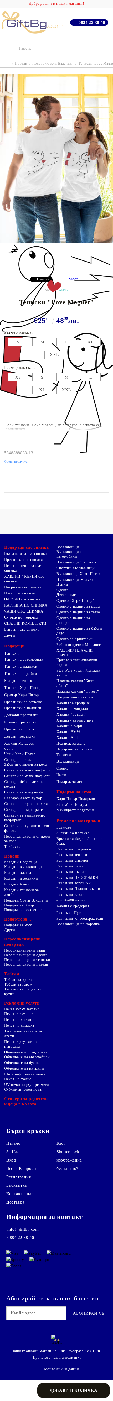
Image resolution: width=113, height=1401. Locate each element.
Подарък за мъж (18, 925)
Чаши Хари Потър (19, 754)
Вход (11, 1160)
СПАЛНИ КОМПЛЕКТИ (25, 623)
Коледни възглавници (23, 867)
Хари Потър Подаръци (75, 799)
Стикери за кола (18, 760)
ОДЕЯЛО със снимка (22, 599)
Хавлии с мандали (72, 709)
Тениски (11, 653)
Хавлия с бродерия (72, 906)
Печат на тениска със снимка (22, 568)
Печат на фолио (18, 1079)
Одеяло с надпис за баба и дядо (79, 630)
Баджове (63, 827)
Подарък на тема (73, 792)
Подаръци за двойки (74, 749)
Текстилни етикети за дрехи (23, 1033)
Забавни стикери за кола (25, 764)
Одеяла (62, 590)
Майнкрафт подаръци (75, 810)
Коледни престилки (21, 878)
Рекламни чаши (70, 866)
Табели (11, 973)
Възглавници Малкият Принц (75, 582)
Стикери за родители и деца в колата (26, 1101)
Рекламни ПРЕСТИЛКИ (77, 878)
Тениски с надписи (21, 666)
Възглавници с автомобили (69, 554)
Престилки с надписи (23, 708)
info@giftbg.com (23, 1229)
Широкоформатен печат (24, 1074)
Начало (13, 1143)
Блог (61, 1143)
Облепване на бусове (22, 1063)
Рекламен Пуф (68, 913)
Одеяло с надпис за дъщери (73, 620)
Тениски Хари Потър (22, 688)
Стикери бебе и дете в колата (23, 784)
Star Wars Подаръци (73, 805)
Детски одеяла (68, 595)
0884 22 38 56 (92, 22)
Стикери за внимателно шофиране (24, 817)
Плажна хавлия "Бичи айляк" (75, 683)
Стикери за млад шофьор (26, 792)
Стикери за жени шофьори (27, 770)
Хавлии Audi (67, 738)
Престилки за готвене (23, 702)
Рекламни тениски (72, 855)
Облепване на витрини (24, 1068)
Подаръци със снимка (26, 547)
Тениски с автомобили (24, 659)
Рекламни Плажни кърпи (78, 889)
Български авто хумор (23, 798)
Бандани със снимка (21, 629)
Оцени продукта (16, 461)
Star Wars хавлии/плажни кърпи (78, 672)
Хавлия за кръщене (73, 703)
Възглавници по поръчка (78, 924)
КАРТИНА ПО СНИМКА (26, 605)
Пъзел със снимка (19, 593)
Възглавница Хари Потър (78, 574)
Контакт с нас (19, 1193)
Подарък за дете (70, 782)
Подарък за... (17, 919)
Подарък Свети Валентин (52, 63)
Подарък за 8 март (20, 905)
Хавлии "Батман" (71, 715)
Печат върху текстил (22, 1009)
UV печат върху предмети (26, 1085)
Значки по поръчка (72, 833)
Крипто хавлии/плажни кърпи (76, 662)
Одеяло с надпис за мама (78, 606)
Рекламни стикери (72, 860)
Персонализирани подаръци (22, 942)
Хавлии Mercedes (19, 743)
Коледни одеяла (17, 873)
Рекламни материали (78, 820)
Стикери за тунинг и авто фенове (26, 828)
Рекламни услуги (22, 1003)
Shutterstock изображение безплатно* (69, 1160)
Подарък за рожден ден (24, 910)
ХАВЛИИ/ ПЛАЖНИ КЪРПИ (74, 653)
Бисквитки (16, 1185)
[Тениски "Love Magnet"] (56, 242)
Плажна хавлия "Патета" (77, 691)
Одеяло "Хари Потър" (75, 601)
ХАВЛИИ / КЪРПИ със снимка (24, 578)
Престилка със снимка (23, 560)
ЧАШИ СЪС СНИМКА (23, 611)
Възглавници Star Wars (76, 562)
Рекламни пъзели (71, 872)
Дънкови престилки (21, 715)
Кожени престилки (20, 722)
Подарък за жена (70, 743)
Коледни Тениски (19, 681)
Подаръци (14, 646)
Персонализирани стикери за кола (27, 838)
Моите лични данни (61, 1369)
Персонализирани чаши (24, 950)
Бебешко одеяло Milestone (78, 645)
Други (9, 635)
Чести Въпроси (21, 1168)
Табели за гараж (18, 984)
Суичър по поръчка (21, 617)
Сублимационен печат (23, 1089)
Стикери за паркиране (23, 810)
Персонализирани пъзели (26, 964)
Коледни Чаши (17, 884)
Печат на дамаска (19, 1025)
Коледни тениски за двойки (21, 892)
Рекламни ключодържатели (80, 919)
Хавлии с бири (69, 726)
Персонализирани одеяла (26, 955)
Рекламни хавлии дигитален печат (71, 897)
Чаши (9, 749)
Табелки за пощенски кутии (23, 991)
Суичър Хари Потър (21, 695)
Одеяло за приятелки (74, 639)
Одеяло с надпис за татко (78, 612)
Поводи (21, 63)
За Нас (12, 1151)
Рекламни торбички (73, 883)
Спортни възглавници (75, 568)
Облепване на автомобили (27, 1057)
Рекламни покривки (73, 849)
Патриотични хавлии (74, 697)
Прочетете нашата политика (57, 1358)
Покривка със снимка (23, 587)
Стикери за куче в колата (26, 804)
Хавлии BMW (68, 732)
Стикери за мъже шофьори (27, 776)
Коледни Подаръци (20, 862)
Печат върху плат (19, 1014)
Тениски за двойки (20, 674)
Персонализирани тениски (27, 960)
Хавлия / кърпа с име (75, 720)
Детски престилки (20, 736)
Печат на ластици (19, 1020)
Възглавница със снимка (25, 554)
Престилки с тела (19, 729)
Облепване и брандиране (26, 1052)
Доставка (15, 1202)
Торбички (12, 847)
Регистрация (18, 1177)
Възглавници (67, 547)
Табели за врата (18, 980)
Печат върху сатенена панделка (23, 1044)
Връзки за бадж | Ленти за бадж (79, 841)
